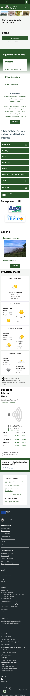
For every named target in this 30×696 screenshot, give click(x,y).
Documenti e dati (5, 531)
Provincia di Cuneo (6, 636)
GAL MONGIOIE (5, 644)
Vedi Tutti (15, 122)
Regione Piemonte (6, 2)
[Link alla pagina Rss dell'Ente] (2, 679)
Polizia (23, 111)
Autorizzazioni (5, 556)
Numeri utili (4, 612)
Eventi (3, 581)
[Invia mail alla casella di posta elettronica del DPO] (13, 621)
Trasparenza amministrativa (12, 116)
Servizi (19, 688)
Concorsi (23, 106)
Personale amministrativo (8, 539)
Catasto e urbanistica (7, 559)
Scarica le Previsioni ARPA (11, 378)
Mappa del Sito (22, 690)
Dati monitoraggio (6, 688)
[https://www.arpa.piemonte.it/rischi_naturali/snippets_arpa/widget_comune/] (15, 208)
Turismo (23, 116)
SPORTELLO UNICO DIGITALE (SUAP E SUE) (13, 647)
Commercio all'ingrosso (18, 99)
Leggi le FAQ (4, 665)
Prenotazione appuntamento (9, 669)
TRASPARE (4, 650)
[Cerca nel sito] (25, 7)
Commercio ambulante (15, 104)
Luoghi (3, 579)
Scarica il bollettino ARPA (11, 453)
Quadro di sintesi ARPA (10, 455)
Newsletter (4, 681)
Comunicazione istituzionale (12, 106)
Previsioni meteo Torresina (8, 639)
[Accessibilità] (4, 691)
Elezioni (6, 109)
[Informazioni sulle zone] (8, 402)
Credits (10, 690)
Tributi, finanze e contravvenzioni (10, 564)
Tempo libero (18, 113)
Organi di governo (6, 536)
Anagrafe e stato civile (7, 553)
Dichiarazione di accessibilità (8, 652)
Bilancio (8, 99)
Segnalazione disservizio (7, 667)
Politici (3, 541)
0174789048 (10, 596)
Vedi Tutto (15, 266)
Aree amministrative (6, 528)
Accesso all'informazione (11, 96)
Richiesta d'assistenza (7, 671)
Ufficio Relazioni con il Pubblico (9, 606)
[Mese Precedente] (3, 38)
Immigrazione (22, 109)
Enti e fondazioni (5, 534)
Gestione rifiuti (13, 109)
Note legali (4, 658)
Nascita (18, 111)
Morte (13, 111)
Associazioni (22, 96)
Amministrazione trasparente (9, 663)
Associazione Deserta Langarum (10, 642)
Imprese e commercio (7, 561)
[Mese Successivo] (27, 38)
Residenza (11, 113)
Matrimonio (8, 111)
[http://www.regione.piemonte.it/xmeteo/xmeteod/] (15, 218)
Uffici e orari (4, 609)
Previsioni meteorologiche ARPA (13, 380)
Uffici (2, 544)
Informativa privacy (6, 655)
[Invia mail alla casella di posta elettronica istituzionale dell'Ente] (11, 601)
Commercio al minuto (15, 101)
